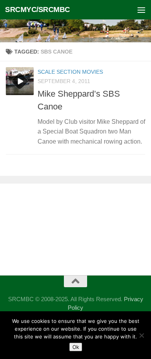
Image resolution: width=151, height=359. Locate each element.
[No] (141, 335)
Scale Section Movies (70, 72)
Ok (75, 347)
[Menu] (141, 9)
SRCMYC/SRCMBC (37, 9)
